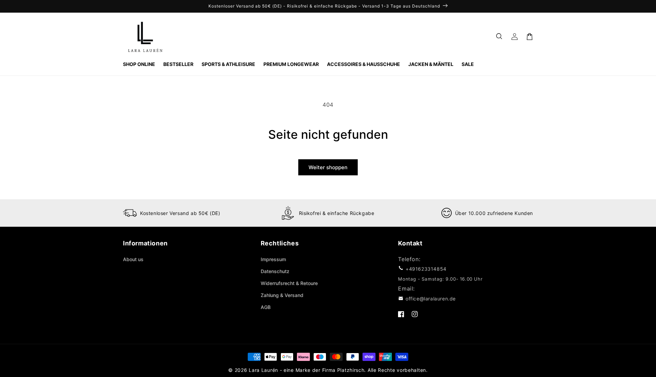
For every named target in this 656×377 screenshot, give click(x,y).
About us (133, 259)
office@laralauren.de (431, 298)
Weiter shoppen (328, 167)
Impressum (273, 259)
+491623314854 (426, 269)
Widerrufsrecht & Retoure (289, 283)
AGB (266, 307)
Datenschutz (275, 271)
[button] (499, 36)
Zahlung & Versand (282, 295)
